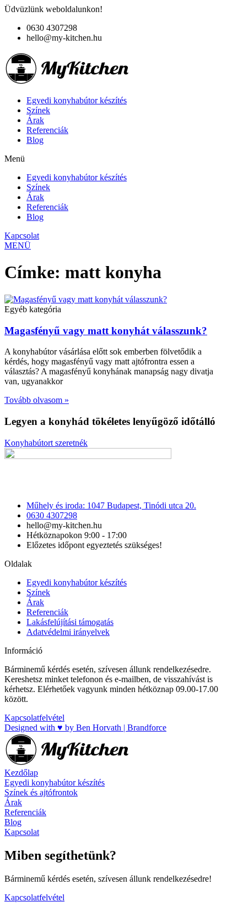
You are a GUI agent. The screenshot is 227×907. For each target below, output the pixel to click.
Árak (35, 120)
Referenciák (47, 130)
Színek (38, 110)
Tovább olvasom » (36, 400)
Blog (35, 140)
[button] (113, 159)
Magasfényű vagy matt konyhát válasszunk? (105, 330)
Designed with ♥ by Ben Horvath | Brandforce (85, 727)
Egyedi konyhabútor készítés (76, 100)
